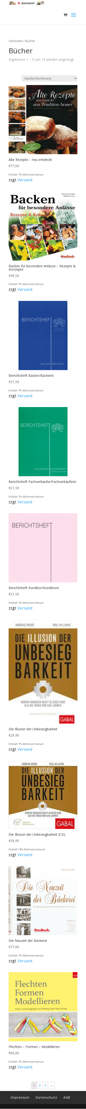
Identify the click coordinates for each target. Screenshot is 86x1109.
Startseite (15, 41)
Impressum (20, 1097)
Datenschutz (46, 1097)
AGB (66, 1097)
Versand (24, 180)
